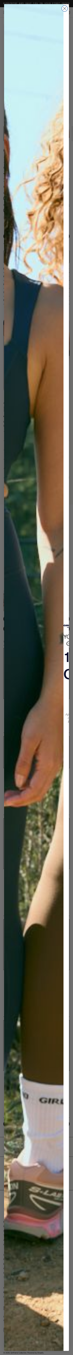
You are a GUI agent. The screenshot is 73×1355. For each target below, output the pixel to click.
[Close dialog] (65, 8)
